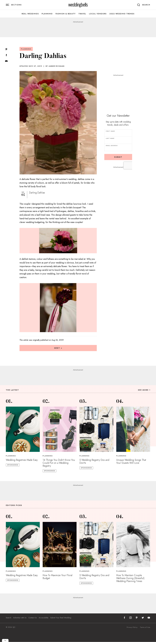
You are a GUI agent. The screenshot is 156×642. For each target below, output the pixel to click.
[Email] (6, 61)
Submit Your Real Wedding (60, 617)
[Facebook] (6, 55)
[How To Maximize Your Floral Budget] (60, 544)
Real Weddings (30, 14)
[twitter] (142, 617)
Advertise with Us (19, 617)
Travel (82, 14)
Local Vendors (98, 14)
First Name (110, 131)
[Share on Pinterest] (6, 49)
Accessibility (43, 617)
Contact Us (32, 617)
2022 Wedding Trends (121, 14)
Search (8, 617)
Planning (47, 14)
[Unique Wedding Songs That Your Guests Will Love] (133, 429)
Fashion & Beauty (66, 14)
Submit (118, 157)
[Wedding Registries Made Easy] (23, 429)
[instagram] (130, 617)
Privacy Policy (132, 627)
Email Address (112, 145)
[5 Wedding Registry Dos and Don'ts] (96, 429)
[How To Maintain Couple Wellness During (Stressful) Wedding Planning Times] (133, 544)
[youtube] (148, 617)
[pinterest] (136, 617)
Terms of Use (145, 627)
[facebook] (124, 617)
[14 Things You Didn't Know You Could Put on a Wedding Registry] (60, 429)
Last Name (110, 138)
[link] (78, 4)
